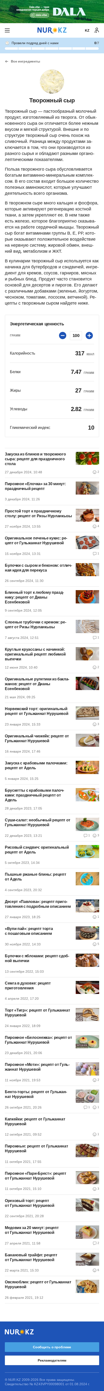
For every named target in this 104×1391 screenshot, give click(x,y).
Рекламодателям (52, 1360)
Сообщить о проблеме (52, 1347)
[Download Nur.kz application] (52, 11)
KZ (87, 30)
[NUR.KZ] (52, 30)
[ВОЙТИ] (97, 30)
